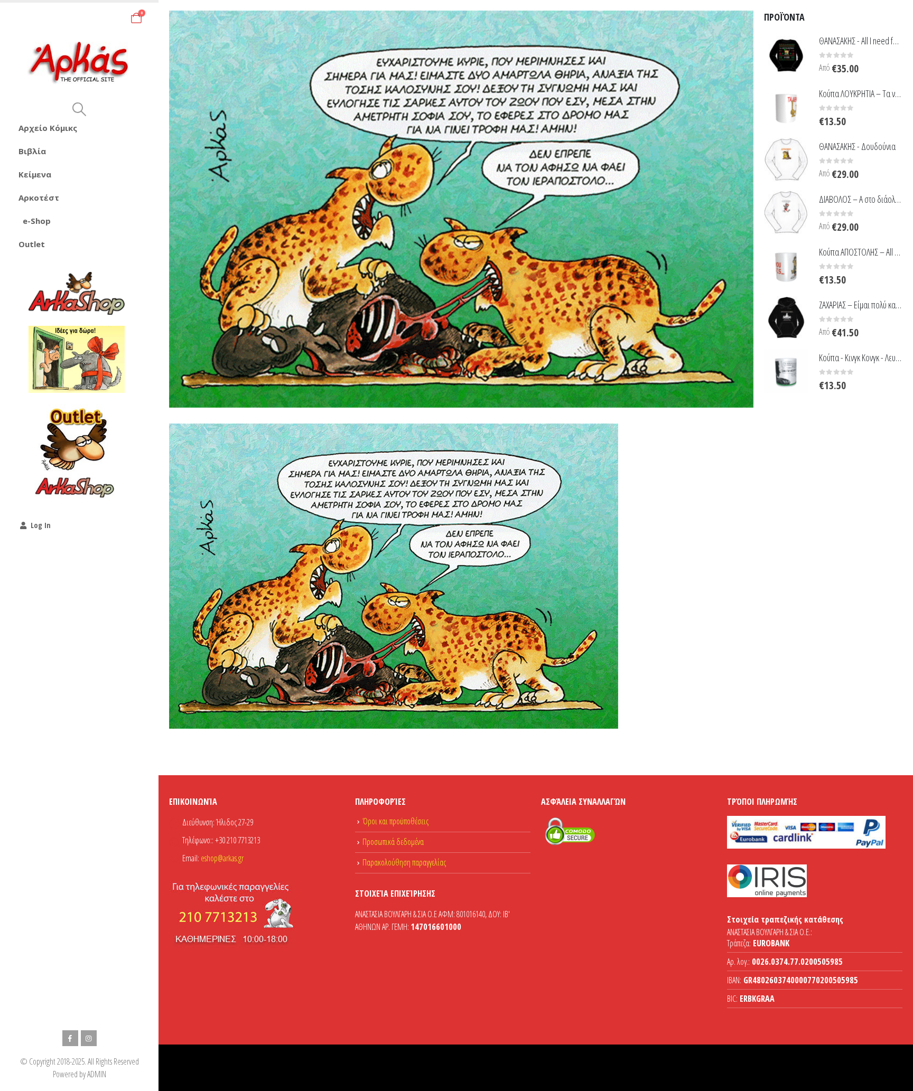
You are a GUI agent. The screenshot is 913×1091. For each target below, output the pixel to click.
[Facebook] (70, 1038)
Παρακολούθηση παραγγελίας (404, 862)
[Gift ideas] (77, 359)
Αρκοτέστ (38, 197)
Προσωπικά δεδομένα (393, 842)
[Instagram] (89, 1038)
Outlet (31, 244)
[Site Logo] (79, 63)
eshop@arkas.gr (222, 858)
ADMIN (96, 1074)
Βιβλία (32, 151)
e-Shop (37, 220)
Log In (41, 525)
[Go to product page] (786, 54)
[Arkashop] (77, 293)
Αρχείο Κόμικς (47, 128)
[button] (79, 109)
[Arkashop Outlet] (77, 452)
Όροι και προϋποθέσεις (395, 821)
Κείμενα (34, 174)
